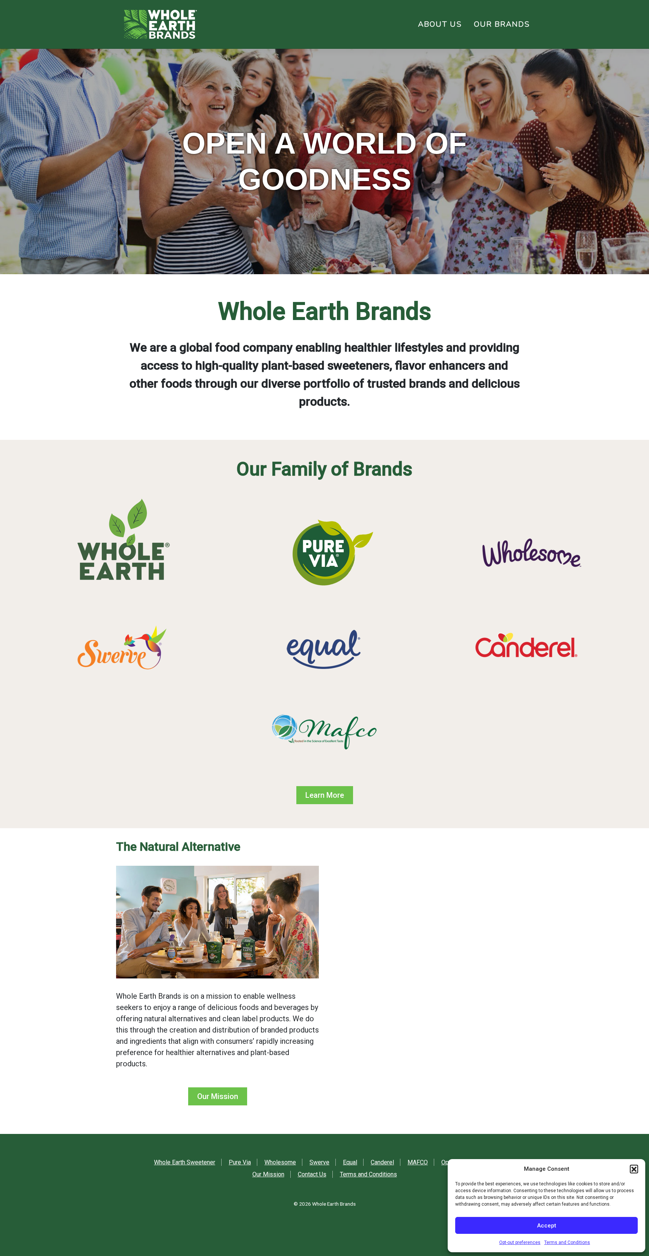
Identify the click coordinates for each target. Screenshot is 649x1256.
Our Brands (502, 24)
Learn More (324, 795)
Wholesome (280, 1162)
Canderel (382, 1162)
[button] (634, 1169)
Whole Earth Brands (334, 1204)
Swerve (319, 1162)
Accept (546, 1225)
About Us (440, 24)
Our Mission (217, 1096)
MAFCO (418, 1162)
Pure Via (240, 1162)
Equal (350, 1162)
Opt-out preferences (519, 1242)
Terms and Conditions (567, 1242)
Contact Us (312, 1174)
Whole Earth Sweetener (184, 1162)
